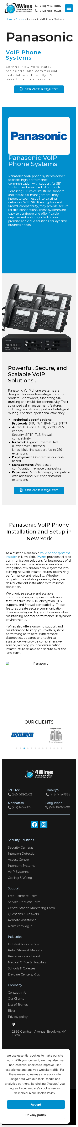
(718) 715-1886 (58, 792)
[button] (69, 8)
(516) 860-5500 (57, 805)
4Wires (41, 557)
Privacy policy (36, 1115)
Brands (20, 19)
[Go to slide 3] (24, 748)
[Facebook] (34, 824)
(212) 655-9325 (19, 805)
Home (9, 19)
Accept (36, 1104)
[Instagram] (43, 824)
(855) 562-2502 (20, 792)
